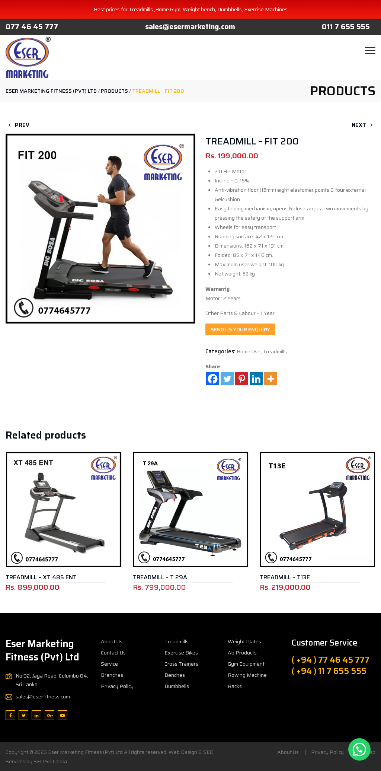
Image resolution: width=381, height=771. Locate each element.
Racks (235, 686)
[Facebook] (212, 378)
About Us (111, 641)
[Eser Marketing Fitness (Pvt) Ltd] (28, 57)
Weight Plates (244, 641)
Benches (174, 675)
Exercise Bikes (181, 653)
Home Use (248, 351)
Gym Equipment (246, 664)
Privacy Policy (117, 686)
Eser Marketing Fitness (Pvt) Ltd (85, 752)
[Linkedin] (256, 378)
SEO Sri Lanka (50, 761)
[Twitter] (227, 378)
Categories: (220, 351)
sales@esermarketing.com (190, 26)
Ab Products (242, 653)
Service (109, 664)
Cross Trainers (181, 664)
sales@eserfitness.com (43, 696)
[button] (100, 211)
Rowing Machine (247, 675)
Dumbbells (176, 686)
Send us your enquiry (240, 329)
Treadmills (275, 351)
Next (360, 125)
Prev (21, 125)
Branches (112, 675)
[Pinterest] (241, 378)
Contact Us (113, 653)
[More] (270, 378)
